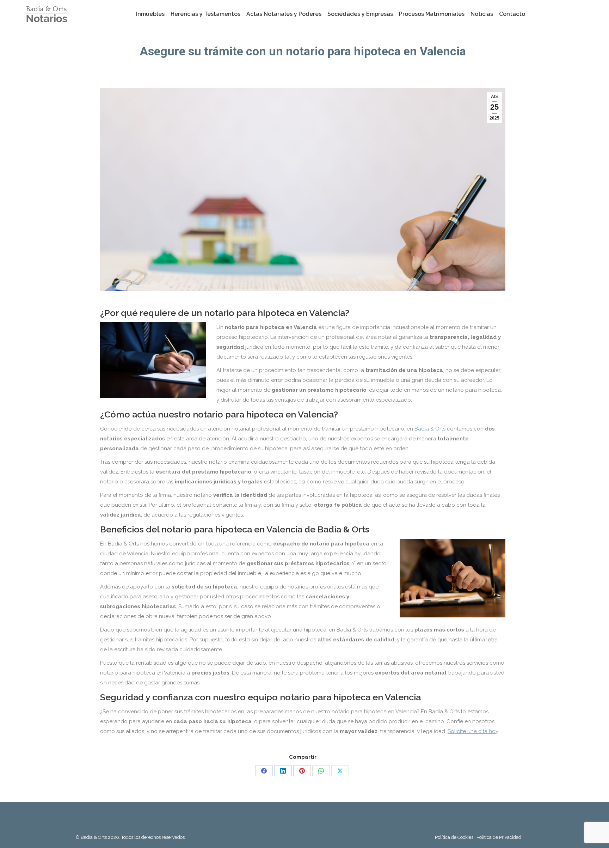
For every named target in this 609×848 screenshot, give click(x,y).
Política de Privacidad (498, 837)
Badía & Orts (429, 429)
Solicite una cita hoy (473, 731)
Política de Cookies (454, 837)
